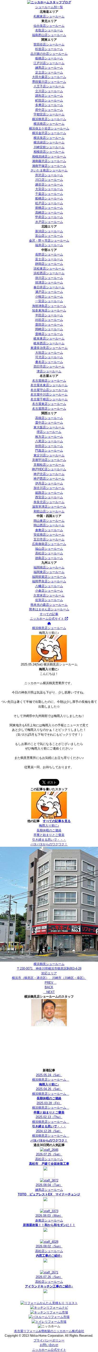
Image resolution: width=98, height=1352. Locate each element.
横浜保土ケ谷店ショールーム (49, 128)
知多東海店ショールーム (49, 310)
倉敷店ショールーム (49, 530)
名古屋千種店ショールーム (49, 399)
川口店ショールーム (49, 180)
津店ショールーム (49, 371)
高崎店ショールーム (49, 212)
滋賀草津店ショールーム (49, 506)
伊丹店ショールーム (49, 483)
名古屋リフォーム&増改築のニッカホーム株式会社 (49, 1331)
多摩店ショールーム (49, 105)
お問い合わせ (49, 1345)
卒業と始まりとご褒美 (49, 835)
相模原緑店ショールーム (49, 156)
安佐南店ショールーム (49, 534)
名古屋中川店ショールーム (49, 394)
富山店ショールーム (49, 236)
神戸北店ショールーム (49, 474)
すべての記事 (49, 614)
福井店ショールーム (49, 245)
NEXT (49, 992)
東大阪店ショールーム (49, 427)
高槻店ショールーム (49, 418)
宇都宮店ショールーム (49, 114)
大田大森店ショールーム (49, 77)
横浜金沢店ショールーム (49, 133)
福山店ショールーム (49, 549)
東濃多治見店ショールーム (49, 348)
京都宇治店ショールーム (49, 460)
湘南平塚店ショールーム (49, 166)
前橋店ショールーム (49, 208)
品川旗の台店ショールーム (49, 54)
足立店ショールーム (49, 72)
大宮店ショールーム (49, 189)
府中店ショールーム (49, 110)
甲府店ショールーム (49, 217)
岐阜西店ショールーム (49, 343)
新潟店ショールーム (49, 231)
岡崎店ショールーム (49, 329)
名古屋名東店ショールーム (49, 385)
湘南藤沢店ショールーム (49, 161)
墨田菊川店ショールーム (49, 82)
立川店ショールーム (49, 91)
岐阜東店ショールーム (49, 338)
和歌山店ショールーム (49, 511)
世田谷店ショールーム (49, 44)
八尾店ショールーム (49, 441)
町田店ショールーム (49, 100)
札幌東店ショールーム (49, 16)
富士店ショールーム (49, 259)
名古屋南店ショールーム (49, 380)
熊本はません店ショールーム (49, 609)
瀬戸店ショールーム (49, 292)
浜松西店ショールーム (49, 273)
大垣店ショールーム (49, 352)
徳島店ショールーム (49, 558)
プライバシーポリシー (49, 1340)
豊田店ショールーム (49, 324)
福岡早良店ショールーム (49, 581)
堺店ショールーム (49, 432)
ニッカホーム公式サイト (47, 618)
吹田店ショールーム (49, 446)
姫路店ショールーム (49, 492)
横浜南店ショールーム (49, 123)
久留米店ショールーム (49, 595)
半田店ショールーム (49, 315)
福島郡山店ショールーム (49, 35)
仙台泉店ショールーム (49, 26)
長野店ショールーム (49, 254)
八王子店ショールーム (49, 86)
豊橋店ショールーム (49, 334)
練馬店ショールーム (49, 67)
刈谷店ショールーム (49, 320)
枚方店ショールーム (49, 436)
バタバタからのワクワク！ (49, 844)
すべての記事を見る (57, 821)
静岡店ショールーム (49, 264)
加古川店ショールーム (49, 488)
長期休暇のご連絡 (49, 830)
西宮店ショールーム (49, 497)
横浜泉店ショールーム (49, 138)
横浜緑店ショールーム (49, 142)
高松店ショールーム (49, 553)
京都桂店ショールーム (49, 464)
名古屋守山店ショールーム (49, 390)
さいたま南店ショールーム (49, 170)
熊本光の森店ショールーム (49, 605)
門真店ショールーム (49, 450)
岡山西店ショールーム (49, 525)
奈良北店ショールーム (49, 502)
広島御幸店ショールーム (49, 544)
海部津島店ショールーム (49, 306)
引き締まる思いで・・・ (49, 839)
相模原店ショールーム (49, 151)
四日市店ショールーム (49, 366)
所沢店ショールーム (49, 175)
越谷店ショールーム (49, 184)
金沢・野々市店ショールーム (49, 240)
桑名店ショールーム (49, 362)
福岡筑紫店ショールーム (49, 577)
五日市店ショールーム (49, 539)
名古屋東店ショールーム (49, 404)
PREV (50, 982)
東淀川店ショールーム (49, 455)
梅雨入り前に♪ (49, 825)
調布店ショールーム (49, 95)
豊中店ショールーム (49, 422)
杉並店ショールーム (49, 49)
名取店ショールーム (49, 30)
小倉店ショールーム (49, 590)
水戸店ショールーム (49, 222)
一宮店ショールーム (49, 301)
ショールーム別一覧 (49, 7)
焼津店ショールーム (49, 282)
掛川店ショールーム (49, 278)
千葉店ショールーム (49, 194)
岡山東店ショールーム (49, 521)
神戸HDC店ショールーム (49, 469)
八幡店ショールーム (49, 586)
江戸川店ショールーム (49, 63)
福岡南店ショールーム (49, 567)
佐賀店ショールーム (49, 600)
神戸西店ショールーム (49, 478)
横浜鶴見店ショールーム (49, 119)
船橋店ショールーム (49, 198)
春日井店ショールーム (49, 287)
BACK (49, 987)
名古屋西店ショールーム (49, 408)
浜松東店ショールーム (49, 268)
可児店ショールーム (49, 357)
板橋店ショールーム (49, 58)
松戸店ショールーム (49, 203)
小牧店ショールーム (49, 296)
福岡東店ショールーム (49, 572)
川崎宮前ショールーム (49, 147)
